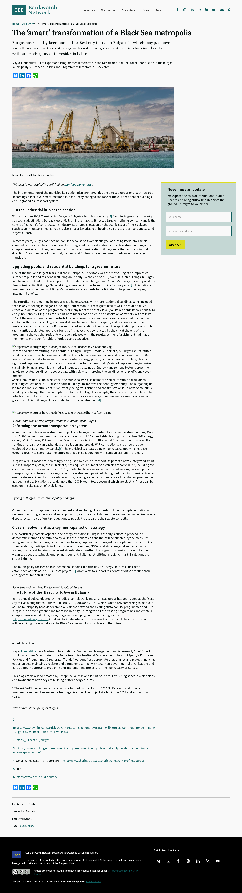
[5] (60, 449)
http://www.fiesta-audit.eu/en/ (36, 777)
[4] (99, 400)
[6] (74, 571)
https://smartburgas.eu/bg (31, 619)
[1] (14, 719)
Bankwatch (37, 9)
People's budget (27, 825)
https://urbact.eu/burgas (32, 740)
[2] (110, 216)
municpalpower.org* (78, 184)
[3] (131, 285)
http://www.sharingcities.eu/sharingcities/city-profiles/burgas (103, 760)
